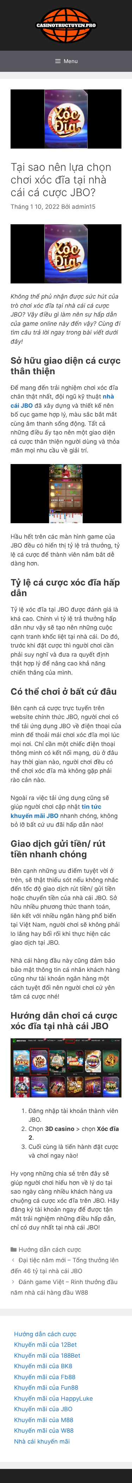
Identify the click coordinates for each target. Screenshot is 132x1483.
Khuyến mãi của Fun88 (46, 1387)
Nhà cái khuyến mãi (42, 1441)
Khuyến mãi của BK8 (43, 1366)
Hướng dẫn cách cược (50, 1249)
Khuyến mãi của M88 (43, 1419)
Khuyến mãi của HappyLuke (53, 1398)
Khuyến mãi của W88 (44, 1430)
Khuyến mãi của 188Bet (47, 1355)
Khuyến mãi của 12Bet (45, 1344)
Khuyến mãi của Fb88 (44, 1377)
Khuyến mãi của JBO (43, 1409)
